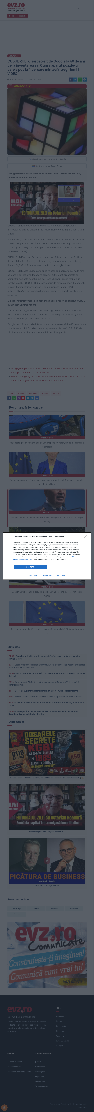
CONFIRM (30, 567)
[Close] (86, 537)
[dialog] (47, 556)
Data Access (47, 575)
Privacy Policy (60, 575)
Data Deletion (34, 575)
